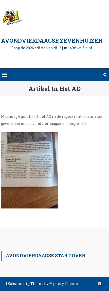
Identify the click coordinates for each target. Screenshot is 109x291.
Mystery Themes (64, 283)
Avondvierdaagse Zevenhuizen (52, 40)
